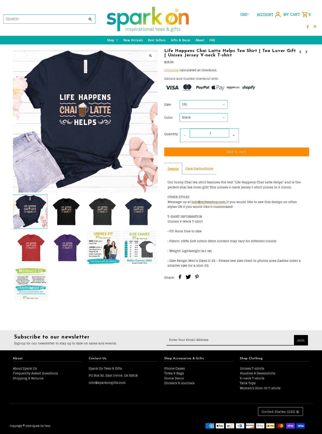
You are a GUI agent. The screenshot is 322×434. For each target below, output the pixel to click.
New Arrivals (133, 40)
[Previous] (12, 120)
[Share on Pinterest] (197, 277)
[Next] (158, 120)
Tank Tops (248, 383)
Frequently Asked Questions (35, 373)
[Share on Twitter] (188, 277)
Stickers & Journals (179, 383)
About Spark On (25, 368)
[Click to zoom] (151, 56)
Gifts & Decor (181, 40)
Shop (110, 40)
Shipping (171, 70)
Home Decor (174, 378)
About (200, 40)
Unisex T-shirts (252, 368)
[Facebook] (307, 26)
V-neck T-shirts (252, 378)
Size (167, 104)
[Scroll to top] (313, 422)
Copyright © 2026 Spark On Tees (30, 426)
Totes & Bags (174, 373)
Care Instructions (199, 168)
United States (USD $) (280, 411)
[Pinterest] (315, 26)
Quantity (171, 134)
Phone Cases (174, 368)
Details (173, 168)
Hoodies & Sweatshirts (257, 373)
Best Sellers (157, 40)
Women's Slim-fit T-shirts (260, 388)
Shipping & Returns (28, 378)
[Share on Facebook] (180, 277)
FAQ (212, 40)
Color (168, 117)
